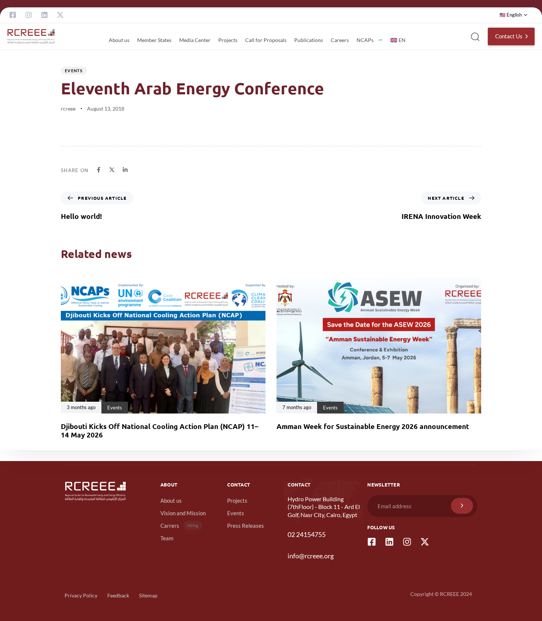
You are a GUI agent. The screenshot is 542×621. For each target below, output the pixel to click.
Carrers (179, 525)
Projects (227, 40)
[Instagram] (28, 14)
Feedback (118, 595)
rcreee (68, 108)
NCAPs (365, 40)
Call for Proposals (265, 40)
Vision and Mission (183, 513)
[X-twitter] (60, 14)
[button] (514, 15)
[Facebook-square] (12, 14)
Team (166, 538)
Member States (154, 40)
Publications (308, 40)
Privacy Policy (81, 595)
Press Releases (245, 525)
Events (74, 70)
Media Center (195, 40)
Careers (340, 40)
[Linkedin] (44, 14)
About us (119, 40)
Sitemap (148, 595)
